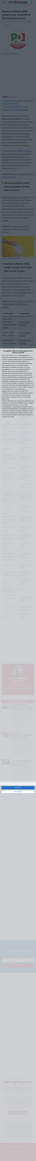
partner (15, 355)
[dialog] (18, 754)
